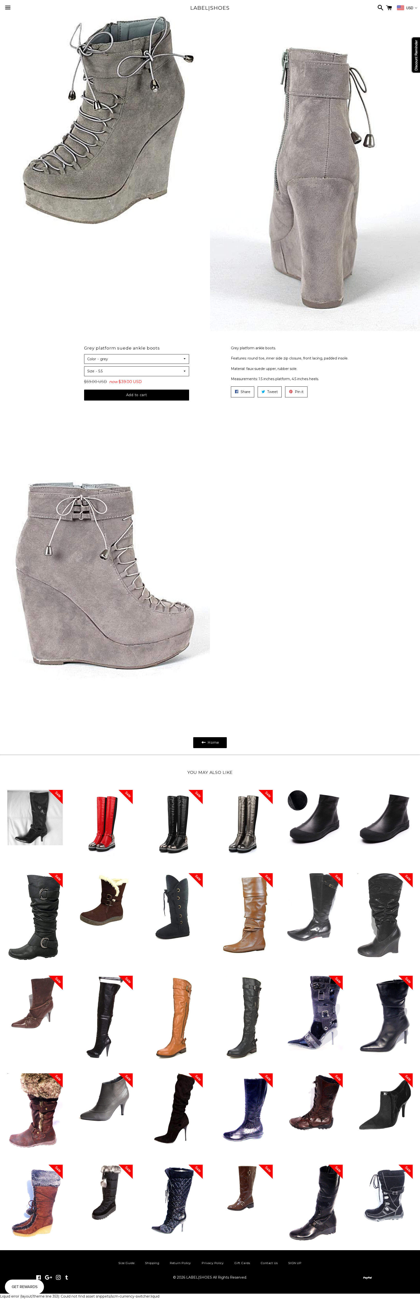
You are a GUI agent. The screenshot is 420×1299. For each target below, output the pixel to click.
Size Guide (126, 1263)
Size (90, 371)
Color (91, 359)
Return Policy (180, 1263)
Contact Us (269, 1263)
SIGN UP (294, 1263)
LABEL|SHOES (210, 8)
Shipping (152, 1263)
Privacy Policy (213, 1263)
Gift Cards (242, 1263)
